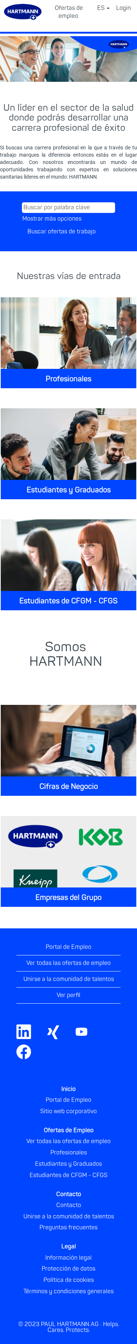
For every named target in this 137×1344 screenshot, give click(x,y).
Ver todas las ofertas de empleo (68, 963)
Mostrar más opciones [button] (51, 218)
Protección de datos (68, 1268)
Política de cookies (68, 1280)
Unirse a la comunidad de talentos (68, 979)
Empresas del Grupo (68, 897)
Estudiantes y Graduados (69, 490)
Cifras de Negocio (68, 786)
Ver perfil (68, 995)
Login (123, 8)
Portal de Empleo (68, 947)
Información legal (68, 1258)
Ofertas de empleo (69, 12)
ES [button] (101, 8)
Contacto (68, 1205)
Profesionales (68, 378)
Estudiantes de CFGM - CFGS (68, 601)
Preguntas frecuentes (68, 1227)
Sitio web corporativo (68, 1111)
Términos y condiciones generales (68, 1291)
